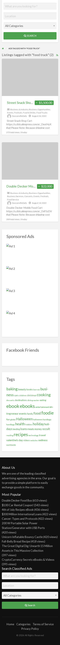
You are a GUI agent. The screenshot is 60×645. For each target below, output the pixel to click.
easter (36, 400)
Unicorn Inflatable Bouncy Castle (22, 537)
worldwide (11, 445)
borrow (36, 389)
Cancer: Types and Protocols (20, 518)
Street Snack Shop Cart (23, 103)
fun (8, 419)
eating (43, 400)
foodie (47, 413)
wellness (43, 440)
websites (34, 440)
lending (16, 429)
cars (16, 395)
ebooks (27, 406)
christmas (31, 395)
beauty (22, 389)
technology (33, 435)
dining (30, 400)
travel (42, 435)
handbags (10, 424)
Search (31, 35)
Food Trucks (42, 112)
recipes (21, 434)
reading (9, 435)
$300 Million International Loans (22, 514)
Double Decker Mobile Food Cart (29, 186)
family (30, 413)
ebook (12, 406)
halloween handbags (42, 419)
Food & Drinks (29, 112)
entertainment (42, 407)
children (22, 395)
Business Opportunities (39, 109)
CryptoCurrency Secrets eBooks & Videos (28, 559)
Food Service (13, 199)
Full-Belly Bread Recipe (16, 541)
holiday (38, 424)
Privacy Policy (30, 628)
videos (26, 440)
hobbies (28, 424)
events (22, 413)
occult (46, 429)
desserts (10, 400)
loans (23, 428)
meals (30, 428)
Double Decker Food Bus (17, 500)
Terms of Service (43, 624)
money (38, 428)
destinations (21, 400)
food (37, 413)
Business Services (15, 196)
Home (10, 624)
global (13, 419)
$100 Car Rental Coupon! (18, 505)
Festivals (18, 112)
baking (12, 388)
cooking (44, 394)
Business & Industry (19, 109)
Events (10, 112)
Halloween (24, 419)
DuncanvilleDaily (19, 116)
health (20, 424)
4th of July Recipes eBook (18, 509)
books (29, 389)
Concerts (28, 196)
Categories (23, 624)
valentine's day (14, 440)
